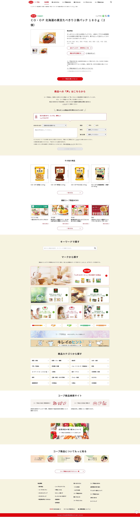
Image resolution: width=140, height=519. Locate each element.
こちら (64, 104)
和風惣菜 (47, 6)
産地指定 (57, 502)
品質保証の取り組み (95, 487)
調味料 (73, 360)
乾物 (93, 366)
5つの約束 (77, 487)
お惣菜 (43, 6)
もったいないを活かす (60, 496)
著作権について (70, 144)
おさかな (94, 377)
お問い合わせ (93, 497)
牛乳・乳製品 (35, 366)
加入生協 (82, 134)
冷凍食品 (54, 383)
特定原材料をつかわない (45, 499)
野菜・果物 (35, 360)
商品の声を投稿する (75, 53)
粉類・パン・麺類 (56, 360)
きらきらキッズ (42, 496)
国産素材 (57, 499)
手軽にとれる (58, 490)
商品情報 (46, 2)
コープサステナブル (60, 486)
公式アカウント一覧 (69, 471)
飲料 (33, 377)
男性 (90, 125)
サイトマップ (93, 501)
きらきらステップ (43, 493)
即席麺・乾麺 (55, 366)
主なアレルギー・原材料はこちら (79, 48)
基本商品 (41, 486)
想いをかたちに (55, 2)
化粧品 (73, 383)
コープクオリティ (43, 490)
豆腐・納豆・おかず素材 (58, 377)
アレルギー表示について (96, 490)
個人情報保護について (83, 509)
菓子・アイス (75, 372)
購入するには (77, 2)
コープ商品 (37, 2)
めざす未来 (77, 490)
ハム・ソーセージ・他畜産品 (79, 366)
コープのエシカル (87, 2)
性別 (81, 125)
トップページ (33, 6)
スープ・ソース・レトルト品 (39, 372)
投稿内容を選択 (37, 125)
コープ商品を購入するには (69, 79)
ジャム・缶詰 (75, 377)
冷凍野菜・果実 (96, 372)
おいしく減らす (59, 493)
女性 (97, 125)
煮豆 (51, 6)
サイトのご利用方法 (69, 509)
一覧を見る (70, 193)
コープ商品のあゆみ (95, 483)
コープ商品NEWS (66, 2)
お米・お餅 (95, 360)
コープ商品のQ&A (99, 2)
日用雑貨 (94, 383)
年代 (81, 130)
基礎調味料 (35, 383)
